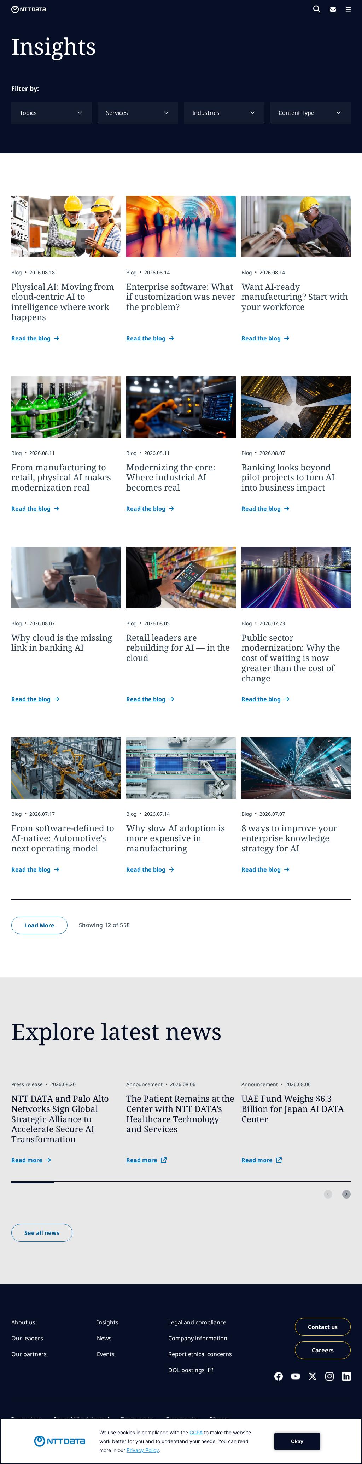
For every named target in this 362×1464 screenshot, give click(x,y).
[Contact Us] (333, 9)
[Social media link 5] (346, 1376)
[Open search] (316, 9)
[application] (181, 1441)
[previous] (328, 1194)
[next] (346, 1194)
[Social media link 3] (312, 1376)
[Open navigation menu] (348, 9)
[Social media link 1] (278, 1376)
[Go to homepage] (28, 9)
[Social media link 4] (329, 1376)
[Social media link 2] (295, 1376)
